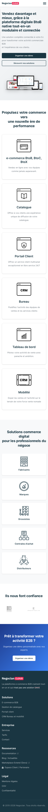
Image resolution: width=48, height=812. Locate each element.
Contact (5, 739)
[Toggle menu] (44, 3)
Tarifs (4, 735)
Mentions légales (9, 781)
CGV (4, 786)
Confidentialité (9, 790)
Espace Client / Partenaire (17, 767)
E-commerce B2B (10, 702)
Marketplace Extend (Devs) (14, 762)
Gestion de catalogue (12, 707)
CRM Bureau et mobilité (13, 716)
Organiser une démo (24, 56)
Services (6, 730)
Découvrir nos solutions (24, 63)
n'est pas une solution (27, 687)
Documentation (9, 753)
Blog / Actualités (9, 758)
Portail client (8, 711)
